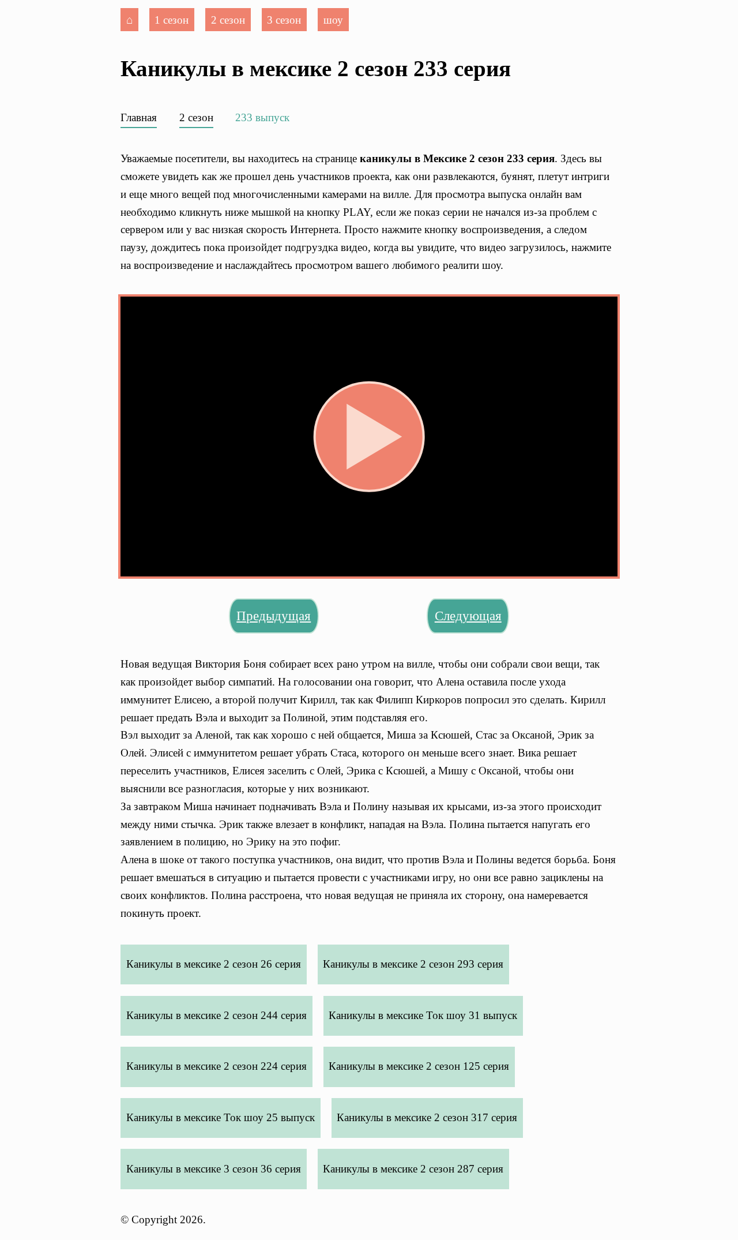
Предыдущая (273, 615)
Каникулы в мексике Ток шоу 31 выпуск (423, 1015)
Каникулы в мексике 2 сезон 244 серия (216, 1015)
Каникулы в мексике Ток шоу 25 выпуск (220, 1117)
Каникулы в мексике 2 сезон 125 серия (419, 1066)
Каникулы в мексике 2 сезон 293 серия (413, 964)
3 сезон (284, 19)
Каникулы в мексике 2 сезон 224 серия (216, 1066)
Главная (139, 117)
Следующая (468, 615)
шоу (333, 19)
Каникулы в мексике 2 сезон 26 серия (213, 964)
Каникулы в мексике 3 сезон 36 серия (213, 1169)
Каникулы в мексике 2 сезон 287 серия (413, 1169)
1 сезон (172, 19)
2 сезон (228, 19)
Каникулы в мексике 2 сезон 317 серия (427, 1117)
